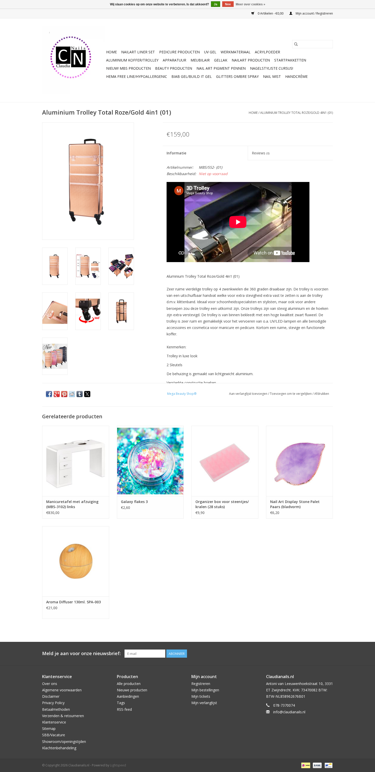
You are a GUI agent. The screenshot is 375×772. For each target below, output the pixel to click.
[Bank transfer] (316, 765)
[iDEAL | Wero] (305, 765)
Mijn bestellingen (205, 690)
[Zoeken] (296, 44)
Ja (215, 4)
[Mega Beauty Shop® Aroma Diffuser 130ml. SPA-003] (75, 561)
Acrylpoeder (267, 52)
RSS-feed (124, 709)
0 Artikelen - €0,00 (270, 13)
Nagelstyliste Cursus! (271, 68)
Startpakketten (290, 60)
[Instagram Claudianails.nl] (329, 654)
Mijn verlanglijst (204, 702)
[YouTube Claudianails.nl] (320, 654)
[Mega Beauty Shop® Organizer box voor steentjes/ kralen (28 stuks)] (224, 461)
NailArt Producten (251, 60)
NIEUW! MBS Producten (128, 68)
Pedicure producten (179, 52)
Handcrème (296, 76)
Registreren (200, 683)
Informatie (176, 153)
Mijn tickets (200, 696)
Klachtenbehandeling (59, 747)
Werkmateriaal (236, 52)
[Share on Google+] (57, 394)
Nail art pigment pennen (221, 68)
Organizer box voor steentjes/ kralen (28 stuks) (222, 504)
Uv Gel (210, 52)
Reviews (260, 153)
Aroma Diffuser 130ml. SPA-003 (73, 601)
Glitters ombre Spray (237, 76)
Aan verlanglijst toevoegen (248, 393)
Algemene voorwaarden (62, 690)
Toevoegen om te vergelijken (291, 393)
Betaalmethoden (56, 709)
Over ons (49, 683)
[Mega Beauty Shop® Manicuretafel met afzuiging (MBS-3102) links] (75, 461)
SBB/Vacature (53, 734)
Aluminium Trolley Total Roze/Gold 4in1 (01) (296, 113)
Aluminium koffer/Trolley (132, 60)
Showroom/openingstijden (64, 741)
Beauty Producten (173, 68)
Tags (121, 702)
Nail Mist (272, 76)
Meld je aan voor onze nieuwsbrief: (81, 653)
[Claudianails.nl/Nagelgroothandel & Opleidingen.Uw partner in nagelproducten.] (73, 60)
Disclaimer (50, 696)
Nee (228, 4)
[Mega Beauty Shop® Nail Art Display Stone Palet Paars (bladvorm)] (299, 461)
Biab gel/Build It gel (191, 76)
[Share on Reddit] (72, 394)
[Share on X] (87, 394)
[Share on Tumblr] (80, 394)
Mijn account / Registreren (314, 13)
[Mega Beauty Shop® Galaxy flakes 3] (150, 461)
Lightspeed (118, 765)
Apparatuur (174, 60)
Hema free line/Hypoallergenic (136, 76)
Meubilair (200, 60)
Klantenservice (54, 722)
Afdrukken (321, 393)
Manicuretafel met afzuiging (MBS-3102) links (72, 504)
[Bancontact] (327, 765)
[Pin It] (64, 394)
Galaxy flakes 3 (134, 501)
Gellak (220, 60)
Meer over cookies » (250, 4)
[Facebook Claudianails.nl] (310, 654)
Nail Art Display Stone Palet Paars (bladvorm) (295, 504)
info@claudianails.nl (289, 711)
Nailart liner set (138, 52)
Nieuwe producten (132, 690)
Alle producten (129, 683)
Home (111, 52)
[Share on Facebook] (49, 394)
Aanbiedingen (128, 696)
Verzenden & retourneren (63, 715)
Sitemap (49, 728)
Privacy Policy (53, 702)
